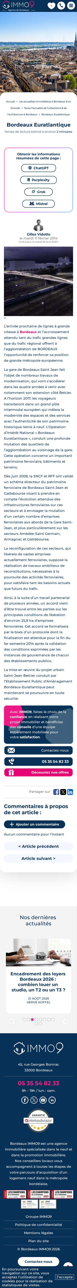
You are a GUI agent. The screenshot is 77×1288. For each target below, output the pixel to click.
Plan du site (38, 1241)
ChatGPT (38, 168)
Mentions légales (38, 1233)
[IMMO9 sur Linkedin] (52, 1100)
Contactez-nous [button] (38, 1262)
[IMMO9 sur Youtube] (43, 1100)
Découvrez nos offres (50, 772)
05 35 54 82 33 (55, 761)
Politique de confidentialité (38, 1225)
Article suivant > (38, 858)
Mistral (38, 204)
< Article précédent (38, 846)
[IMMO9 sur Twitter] (34, 1100)
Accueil (10, 101)
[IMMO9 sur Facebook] (24, 1100)
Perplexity (38, 180)
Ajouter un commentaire (37, 824)
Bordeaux (28, 332)
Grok (38, 192)
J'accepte (64, 1277)
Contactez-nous (55, 750)
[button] (61, 6)
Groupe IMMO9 (39, 1217)
